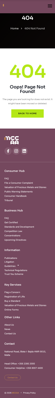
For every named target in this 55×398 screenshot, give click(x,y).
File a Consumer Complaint (18, 182)
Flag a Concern (12, 292)
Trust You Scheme (13, 274)
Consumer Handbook (15, 195)
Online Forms (11, 309)
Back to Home (27, 113)
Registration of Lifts (14, 296)
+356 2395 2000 (26, 363)
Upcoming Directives (15, 239)
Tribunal (8, 200)
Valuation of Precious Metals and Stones (25, 187)
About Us (9, 324)
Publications (10, 258)
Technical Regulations (15, 270)
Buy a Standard (12, 300)
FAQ (6, 178)
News (7, 329)
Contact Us (10, 333)
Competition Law (13, 231)
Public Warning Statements (18, 191)
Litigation (9, 261)
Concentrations (12, 235)
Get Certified (11, 222)
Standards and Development (19, 226)
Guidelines (10, 266)
